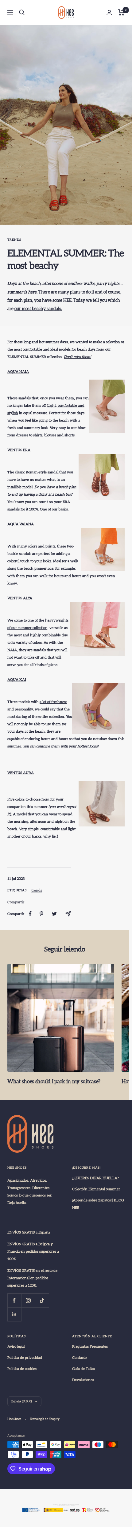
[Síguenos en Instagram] (28, 1300)
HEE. (67, 300)
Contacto (79, 1357)
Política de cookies (22, 1369)
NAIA (12, 650)
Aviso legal (16, 1346)
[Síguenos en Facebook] (14, 1300)
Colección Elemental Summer (96, 1189)
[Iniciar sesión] (109, 12)
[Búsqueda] (22, 12)
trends (14, 239)
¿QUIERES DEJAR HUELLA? (95, 1178)
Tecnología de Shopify (45, 1419)
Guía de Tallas (83, 1369)
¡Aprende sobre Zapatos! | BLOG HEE (98, 1203)
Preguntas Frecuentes (90, 1346)
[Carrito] (121, 12)
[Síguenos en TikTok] (42, 1300)
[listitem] (30, 913)
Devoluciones (83, 1380)
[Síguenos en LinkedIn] (14, 1314)
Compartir (15, 902)
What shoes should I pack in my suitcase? (53, 1081)
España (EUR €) (21, 1401)
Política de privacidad (24, 1357)
